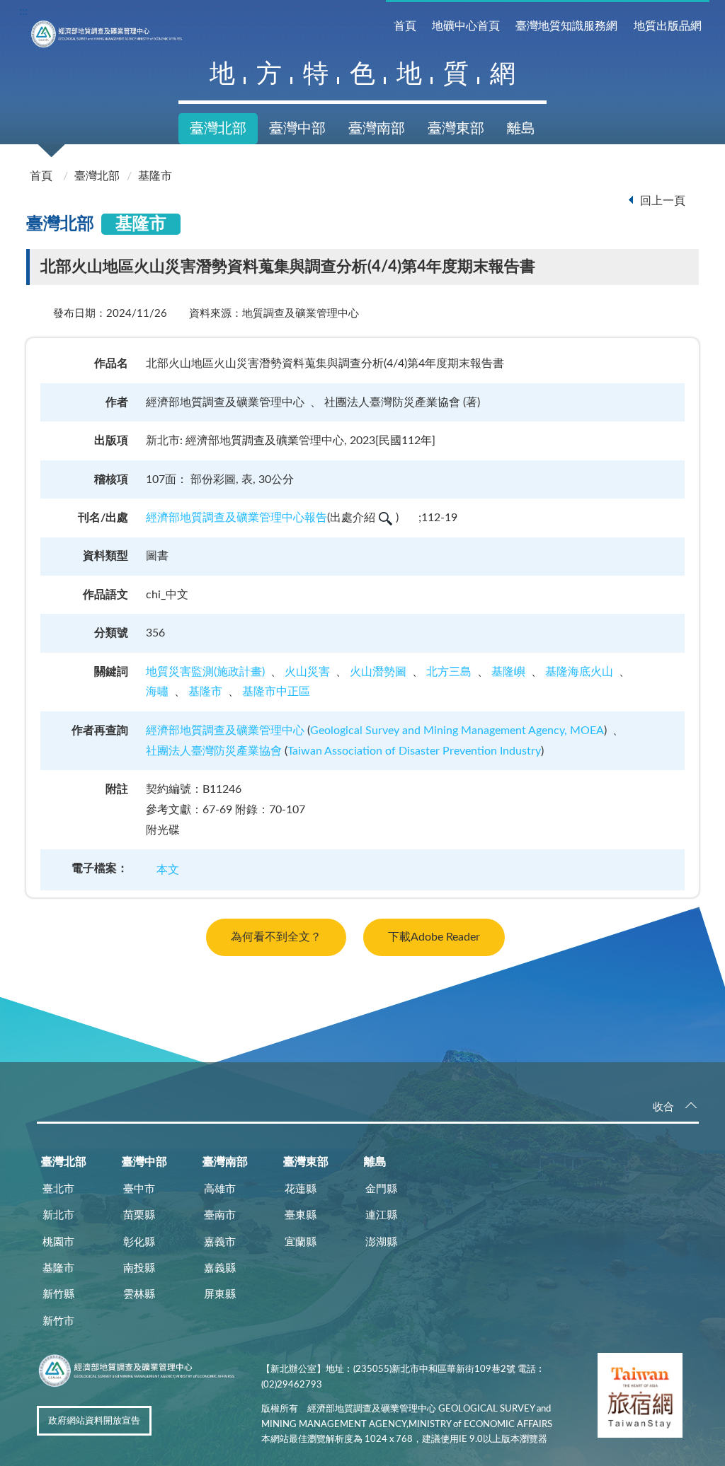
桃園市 (58, 1242)
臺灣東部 (456, 129)
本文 (167, 869)
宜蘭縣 (300, 1242)
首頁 (405, 26)
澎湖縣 (381, 1242)
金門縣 (381, 1189)
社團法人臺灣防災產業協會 (214, 751)
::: (23, 11)
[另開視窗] (640, 1398)
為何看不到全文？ (276, 937)
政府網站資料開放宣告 (94, 1421)
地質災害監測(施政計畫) (205, 671)
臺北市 (58, 1189)
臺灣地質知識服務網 (566, 26)
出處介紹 (352, 517)
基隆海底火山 (579, 671)
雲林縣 (139, 1294)
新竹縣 (58, 1294)
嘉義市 (220, 1242)
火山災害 (307, 671)
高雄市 (220, 1189)
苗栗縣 (139, 1215)
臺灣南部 (376, 129)
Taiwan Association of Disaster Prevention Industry (414, 751)
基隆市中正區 (276, 691)
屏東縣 (220, 1294)
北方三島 (449, 671)
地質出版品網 (668, 26)
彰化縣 (139, 1242)
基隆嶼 (508, 671)
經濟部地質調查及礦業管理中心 (225, 730)
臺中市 (139, 1189)
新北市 (58, 1215)
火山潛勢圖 (378, 671)
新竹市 (58, 1321)
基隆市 (155, 176)
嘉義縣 (220, 1268)
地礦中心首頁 (466, 26)
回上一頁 (662, 200)
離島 (521, 129)
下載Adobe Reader (434, 937)
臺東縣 (300, 1215)
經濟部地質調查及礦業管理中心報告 (236, 517)
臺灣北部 (218, 129)
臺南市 (220, 1215)
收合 (663, 1107)
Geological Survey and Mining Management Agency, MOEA (457, 730)
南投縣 (139, 1268)
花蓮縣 (300, 1189)
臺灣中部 (297, 129)
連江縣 (381, 1215)
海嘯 (157, 691)
